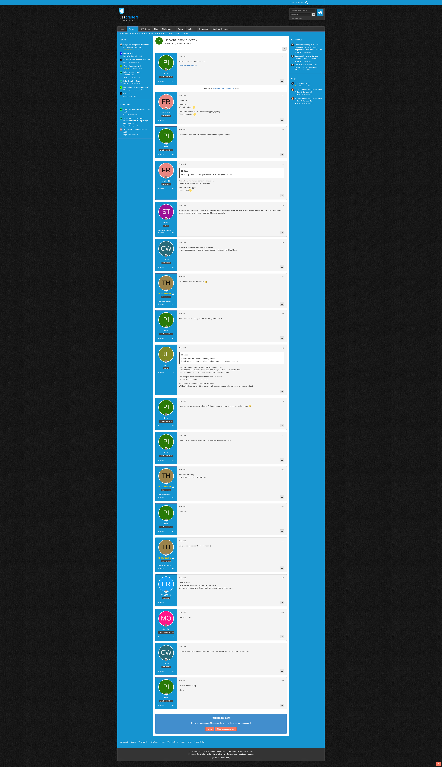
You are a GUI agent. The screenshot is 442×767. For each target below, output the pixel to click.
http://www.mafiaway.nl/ (188, 66)
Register (299, 2)
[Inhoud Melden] (282, 81)
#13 (283, 507)
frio (124, 114)
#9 (283, 348)
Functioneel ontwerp (302, 83)
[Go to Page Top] (438, 764)
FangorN (297, 95)
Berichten (161, 81)
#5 (283, 206)
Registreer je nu (217, 723)
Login (292, 2)
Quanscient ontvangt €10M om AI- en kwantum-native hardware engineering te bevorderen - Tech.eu (308, 47)
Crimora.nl (127, 93)
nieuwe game (128, 53)
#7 (283, 277)
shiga (125, 135)
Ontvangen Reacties (164, 230)
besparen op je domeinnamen (224, 88)
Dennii (125, 62)
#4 (283, 164)
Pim (168, 43)
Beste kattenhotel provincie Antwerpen (211, 754)
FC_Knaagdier (128, 90)
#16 (283, 612)
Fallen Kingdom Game (131, 81)
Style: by (221, 758)
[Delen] (284, 49)
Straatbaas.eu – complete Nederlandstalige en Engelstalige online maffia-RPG (135, 120)
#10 (283, 401)
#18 (283, 681)
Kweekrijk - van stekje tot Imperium (136, 60)
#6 (283, 242)
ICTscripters (298, 52)
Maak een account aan (225, 729)
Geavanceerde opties (296, 18)
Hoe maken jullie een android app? (136, 87)
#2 (283, 96)
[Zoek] (306, 2)
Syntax (125, 77)
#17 (283, 646)
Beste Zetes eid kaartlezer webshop (240, 754)
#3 (283, 130)
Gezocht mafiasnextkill (132, 66)
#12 (283, 470)
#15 (283, 578)
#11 (283, 435)
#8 (283, 314)
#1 (283, 56)
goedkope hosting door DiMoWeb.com (225, 751)
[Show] (313, 14)
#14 (283, 541)
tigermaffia (126, 56)
